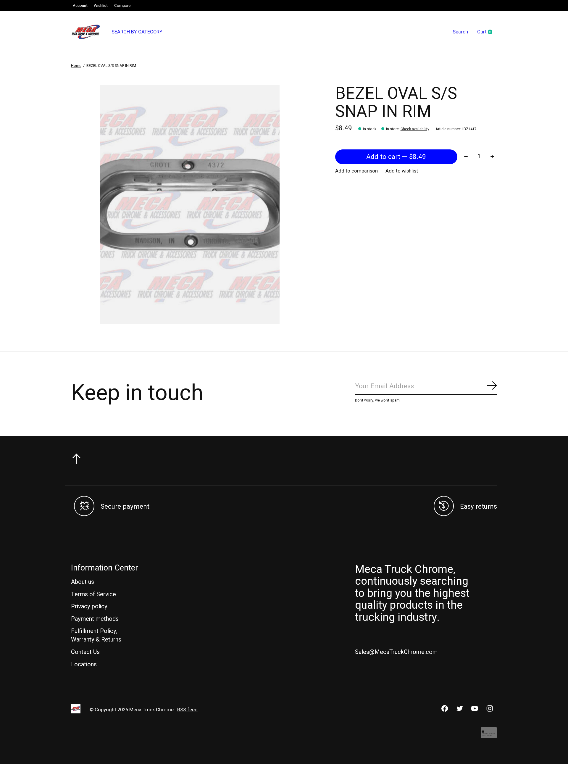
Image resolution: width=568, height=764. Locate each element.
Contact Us (85, 652)
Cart (487, 32)
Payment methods (95, 619)
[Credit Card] (489, 735)
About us (82, 582)
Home (76, 65)
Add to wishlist (401, 171)
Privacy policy (89, 606)
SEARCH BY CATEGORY (137, 32)
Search (460, 32)
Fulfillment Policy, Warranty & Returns (96, 635)
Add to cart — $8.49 (396, 157)
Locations (84, 664)
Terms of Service (93, 594)
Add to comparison (356, 171)
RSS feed (187, 709)
